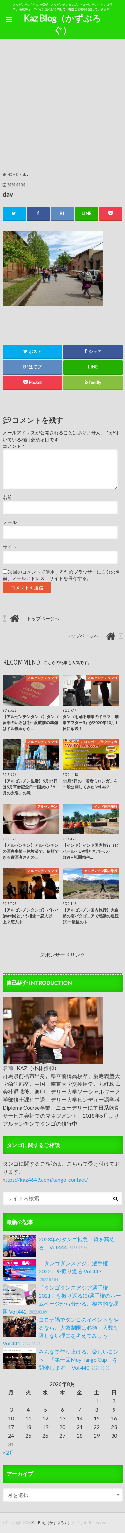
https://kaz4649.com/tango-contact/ (45, 1179)
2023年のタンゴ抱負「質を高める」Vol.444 (77, 1243)
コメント (13, 446)
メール (10, 522)
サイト (10, 547)
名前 (7, 497)
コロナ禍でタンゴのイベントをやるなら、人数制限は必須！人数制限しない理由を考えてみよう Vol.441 (61, 1331)
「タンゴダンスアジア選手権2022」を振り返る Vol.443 (73, 1271)
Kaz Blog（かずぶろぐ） (62, 24)
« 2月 (8, 1452)
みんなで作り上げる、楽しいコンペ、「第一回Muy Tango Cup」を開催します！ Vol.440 (79, 1359)
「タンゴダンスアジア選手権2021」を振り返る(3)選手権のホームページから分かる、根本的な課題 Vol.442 (62, 1299)
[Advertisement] (62, 106)
